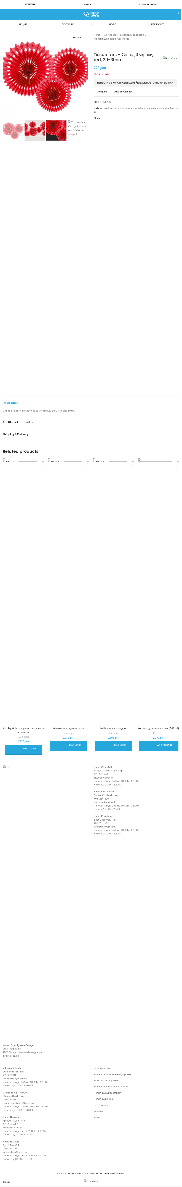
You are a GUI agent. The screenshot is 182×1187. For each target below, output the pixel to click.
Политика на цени (104, 1098)
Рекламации (101, 1104)
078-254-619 (101, 798)
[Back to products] (100, 46)
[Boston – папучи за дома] (68, 591)
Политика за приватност (107, 1092)
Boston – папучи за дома (68, 728)
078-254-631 (10, 1099)
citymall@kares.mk (104, 777)
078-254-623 (101, 773)
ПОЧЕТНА (30, 4)
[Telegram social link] (120, 118)
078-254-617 (10, 1124)
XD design (23, 736)
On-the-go (110, 34)
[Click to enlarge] (9, 112)
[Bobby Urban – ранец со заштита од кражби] (23, 591)
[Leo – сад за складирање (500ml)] (159, 591)
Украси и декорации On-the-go (111, 38)
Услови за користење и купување (112, 1074)
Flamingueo (68, 733)
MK (8, 1182)
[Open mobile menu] (4, 14)
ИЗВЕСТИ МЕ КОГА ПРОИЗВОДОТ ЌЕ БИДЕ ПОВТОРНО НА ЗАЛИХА (135, 82)
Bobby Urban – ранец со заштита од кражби (23, 730)
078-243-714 (10, 1148)
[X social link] (107, 118)
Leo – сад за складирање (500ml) (158, 728)
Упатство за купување (106, 1080)
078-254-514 (101, 822)
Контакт (98, 1117)
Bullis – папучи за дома (113, 728)
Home (97, 34)
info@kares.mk (11, 1055)
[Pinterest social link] (112, 118)
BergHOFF (158, 733)
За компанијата (102, 1067)
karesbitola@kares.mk (15, 1152)
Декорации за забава (132, 34)
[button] (6, 75)
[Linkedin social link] (116, 118)
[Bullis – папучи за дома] (113, 591)
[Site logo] (91, 13)
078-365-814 (10, 1074)
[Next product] (104, 46)
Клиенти (98, 1111)
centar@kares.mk (12, 1127)
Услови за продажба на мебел (111, 1086)
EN (4, 1182)
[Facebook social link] (103, 118)
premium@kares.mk (105, 826)
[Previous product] (96, 46)
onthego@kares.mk (105, 801)
